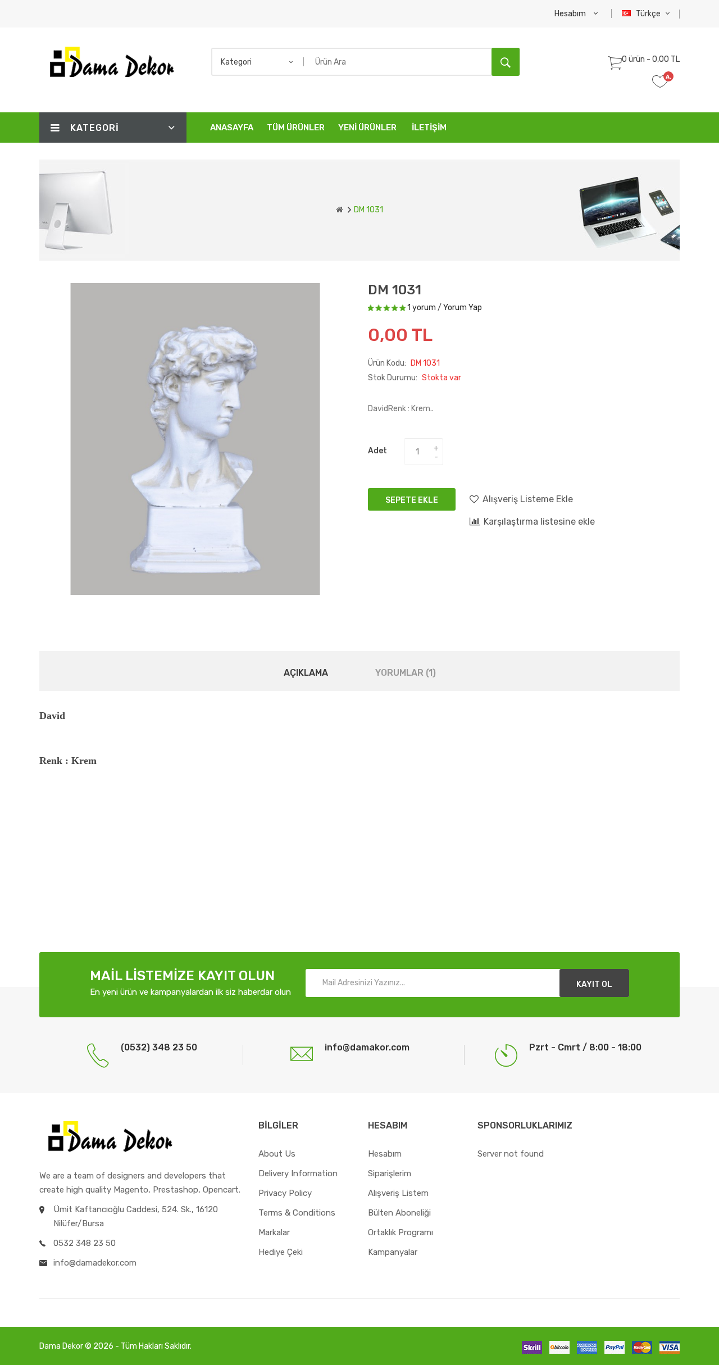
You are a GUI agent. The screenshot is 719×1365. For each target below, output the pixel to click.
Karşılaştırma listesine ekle (539, 521)
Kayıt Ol (594, 984)
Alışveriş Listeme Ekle (528, 499)
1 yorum (421, 307)
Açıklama (306, 672)
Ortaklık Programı (400, 1232)
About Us (276, 1154)
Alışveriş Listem (398, 1193)
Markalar (274, 1232)
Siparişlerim (389, 1173)
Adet (377, 451)
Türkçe (649, 14)
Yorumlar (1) (405, 672)
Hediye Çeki (280, 1252)
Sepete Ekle (411, 500)
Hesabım (385, 1154)
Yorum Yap (462, 307)
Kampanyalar (392, 1252)
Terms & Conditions (296, 1213)
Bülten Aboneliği (399, 1213)
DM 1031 (368, 210)
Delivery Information (298, 1173)
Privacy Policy (285, 1193)
